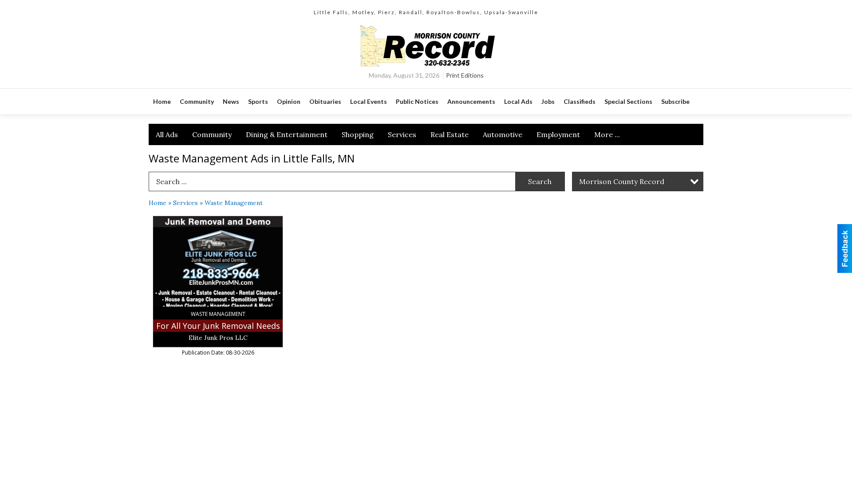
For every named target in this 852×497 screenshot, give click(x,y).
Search (540, 181)
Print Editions (465, 75)
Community (212, 134)
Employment (558, 134)
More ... (607, 134)
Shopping (358, 134)
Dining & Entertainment (286, 134)
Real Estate (449, 134)
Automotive (502, 134)
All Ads (167, 134)
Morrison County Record (621, 181)
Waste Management (234, 203)
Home (157, 203)
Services (402, 134)
